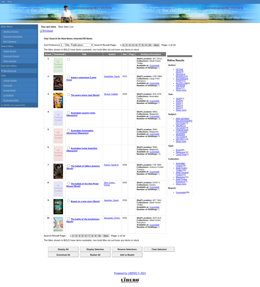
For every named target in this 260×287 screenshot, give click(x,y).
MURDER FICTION (180, 135)
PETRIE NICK (179, 70)
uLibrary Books (10, 80)
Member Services (10, 31)
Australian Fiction (180, 164)
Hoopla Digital (9, 90)
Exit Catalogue (9, 41)
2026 (178, 98)
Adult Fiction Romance (181, 180)
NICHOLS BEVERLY (180, 75)
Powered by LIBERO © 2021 (130, 273)
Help (3, 2)
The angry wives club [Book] (85, 95)
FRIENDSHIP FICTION (182, 131)
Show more (181, 90)
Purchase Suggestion (12, 36)
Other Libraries (9, 61)
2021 (178, 105)
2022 (178, 108)
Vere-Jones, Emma (109, 183)
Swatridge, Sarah (112, 76)
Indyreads (7, 85)
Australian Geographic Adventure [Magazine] (79, 131)
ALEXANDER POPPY (182, 79)
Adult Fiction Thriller (181, 169)
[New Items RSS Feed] (46, 30)
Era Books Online (11, 100)
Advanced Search (11, 56)
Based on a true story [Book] (85, 201)
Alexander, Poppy (112, 218)
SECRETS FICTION (181, 126)
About (9, 2)
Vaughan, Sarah (111, 200)
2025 (178, 101)
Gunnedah (181, 192)
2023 (178, 103)
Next (156, 45)
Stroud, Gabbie (111, 94)
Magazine (180, 152)
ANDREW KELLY (180, 86)
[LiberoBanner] (57, 14)
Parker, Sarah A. (111, 165)
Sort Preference (52, 45)
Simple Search (9, 51)
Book (178, 150)
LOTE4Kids (8, 95)
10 (150, 45)
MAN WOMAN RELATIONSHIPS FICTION (184, 120)
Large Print (181, 154)
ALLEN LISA (181, 83)
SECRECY (181, 139)
